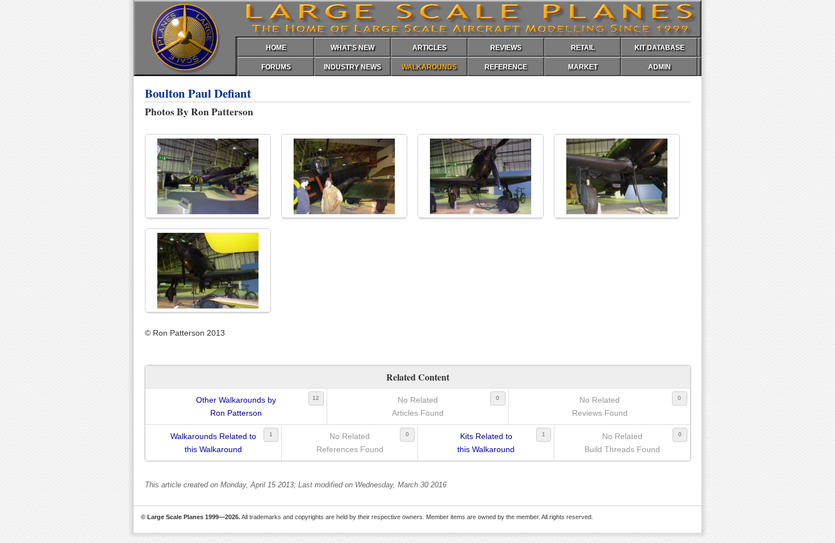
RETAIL (583, 48)
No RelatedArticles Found (418, 406)
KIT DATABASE (659, 48)
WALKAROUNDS (429, 67)
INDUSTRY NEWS (352, 67)
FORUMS (276, 67)
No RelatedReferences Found (349, 442)
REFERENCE (506, 67)
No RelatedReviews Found (600, 406)
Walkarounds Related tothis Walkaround (213, 442)
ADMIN (659, 67)
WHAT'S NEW (352, 48)
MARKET (583, 67)
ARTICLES (429, 48)
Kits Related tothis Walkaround (486, 442)
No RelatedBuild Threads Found (622, 442)
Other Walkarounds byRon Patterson (236, 406)
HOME (276, 48)
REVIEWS (505, 48)
